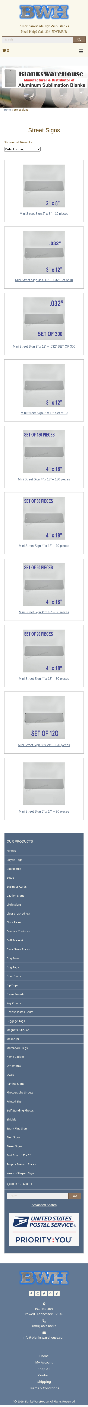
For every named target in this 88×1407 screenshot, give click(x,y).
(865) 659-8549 (44, 1325)
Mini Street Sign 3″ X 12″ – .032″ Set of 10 (44, 280)
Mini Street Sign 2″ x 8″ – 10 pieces (44, 213)
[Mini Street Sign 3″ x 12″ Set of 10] (44, 385)
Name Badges (16, 1057)
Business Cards (17, 886)
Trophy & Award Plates (21, 1164)
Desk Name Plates (18, 949)
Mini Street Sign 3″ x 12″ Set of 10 (44, 413)
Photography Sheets (20, 1092)
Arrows (11, 851)
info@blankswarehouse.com (44, 1337)
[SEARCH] (79, 40)
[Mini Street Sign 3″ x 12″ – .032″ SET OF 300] (44, 318)
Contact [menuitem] (44, 1375)
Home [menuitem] (44, 1356)
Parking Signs (15, 1084)
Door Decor (14, 976)
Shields (11, 1119)
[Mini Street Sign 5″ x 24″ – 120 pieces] (44, 717)
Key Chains (14, 1003)
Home (8, 109)
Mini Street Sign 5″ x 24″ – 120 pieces (44, 745)
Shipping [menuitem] (44, 1381)
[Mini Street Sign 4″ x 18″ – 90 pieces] (44, 650)
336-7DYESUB (56, 31)
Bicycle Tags (14, 860)
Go (75, 1195)
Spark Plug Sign (17, 1128)
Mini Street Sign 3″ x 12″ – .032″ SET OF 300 (44, 346)
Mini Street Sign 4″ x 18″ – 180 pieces (44, 479)
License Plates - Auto (20, 1012)
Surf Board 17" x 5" (19, 1155)
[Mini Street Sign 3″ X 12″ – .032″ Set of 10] (44, 252)
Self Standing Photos (20, 1110)
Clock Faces (14, 922)
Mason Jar (13, 1039)
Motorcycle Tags (17, 1048)
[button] (31, 1293)
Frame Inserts (16, 994)
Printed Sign (14, 1101)
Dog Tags (13, 967)
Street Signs (14, 1146)
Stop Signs (14, 1137)
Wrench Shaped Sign (20, 1173)
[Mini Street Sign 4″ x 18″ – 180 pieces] (44, 451)
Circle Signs (14, 904)
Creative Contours (18, 931)
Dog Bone (13, 958)
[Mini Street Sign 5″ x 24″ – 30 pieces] (44, 783)
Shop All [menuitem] (44, 1368)
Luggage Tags (16, 1021)
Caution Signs (15, 895)
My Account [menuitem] (44, 1362)
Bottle (10, 877)
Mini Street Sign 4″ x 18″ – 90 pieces (44, 678)
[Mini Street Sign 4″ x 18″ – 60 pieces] (44, 584)
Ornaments (14, 1066)
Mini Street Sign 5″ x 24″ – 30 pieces (44, 811)
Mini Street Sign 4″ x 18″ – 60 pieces (44, 612)
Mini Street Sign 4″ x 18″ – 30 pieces (44, 546)
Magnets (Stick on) (18, 1030)
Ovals (10, 1075)
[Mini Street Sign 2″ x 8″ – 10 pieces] (44, 186)
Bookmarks (14, 869)
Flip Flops (12, 985)
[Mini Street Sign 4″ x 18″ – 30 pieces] (44, 518)
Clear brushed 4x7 (18, 913)
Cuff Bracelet (15, 940)
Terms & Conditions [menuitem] (44, 1388)
